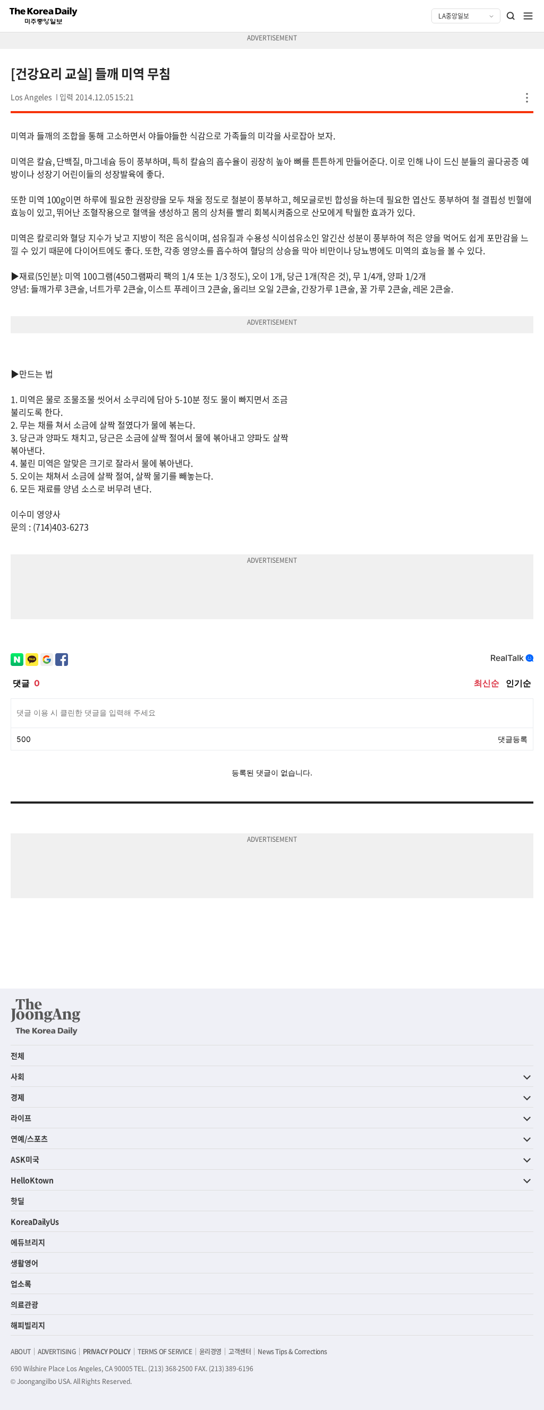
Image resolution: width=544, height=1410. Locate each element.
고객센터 (239, 1351)
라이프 (21, 1117)
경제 (17, 1097)
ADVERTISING (57, 1351)
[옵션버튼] (527, 97)
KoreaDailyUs (35, 1221)
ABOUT (21, 1351)
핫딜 (17, 1200)
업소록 (21, 1283)
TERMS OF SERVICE (165, 1351)
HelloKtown (32, 1180)
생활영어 (24, 1262)
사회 (17, 1076)
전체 (17, 1055)
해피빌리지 (28, 1325)
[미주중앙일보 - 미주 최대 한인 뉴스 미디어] (44, 15)
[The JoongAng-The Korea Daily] (46, 1016)
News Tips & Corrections (292, 1351)
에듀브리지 (28, 1242)
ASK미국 (25, 1159)
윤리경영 (210, 1351)
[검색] (511, 16)
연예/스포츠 (29, 1138)
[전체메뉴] (528, 16)
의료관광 (24, 1304)
